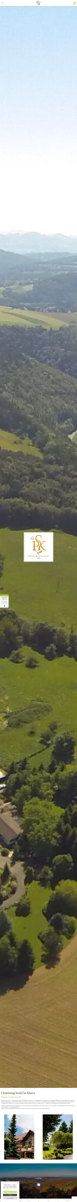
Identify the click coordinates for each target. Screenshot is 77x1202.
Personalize (10, 1198)
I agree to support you (10, 1192)
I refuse (10, 1195)
